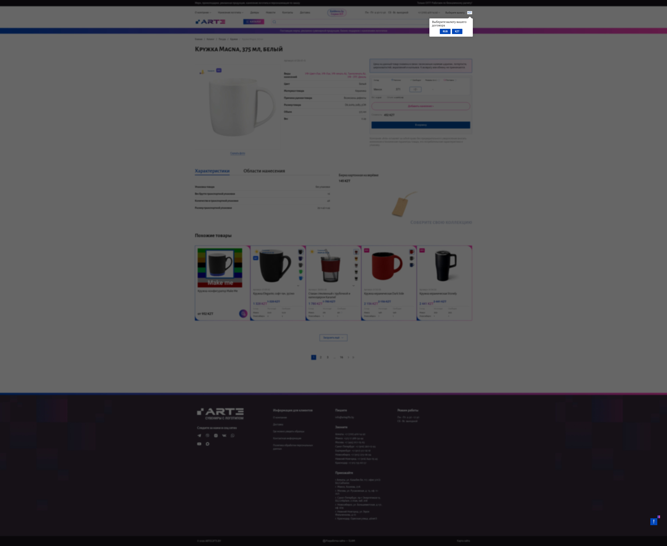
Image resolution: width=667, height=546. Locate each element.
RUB (445, 31)
